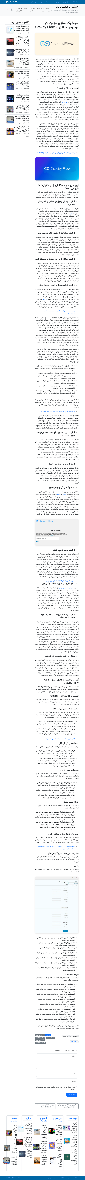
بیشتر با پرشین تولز (66, 7)
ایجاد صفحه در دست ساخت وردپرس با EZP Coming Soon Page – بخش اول (55, 847)
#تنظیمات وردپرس (40, 1043)
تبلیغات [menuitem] (61, 1178)
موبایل (64, 494)
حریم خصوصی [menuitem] (52, 1178)
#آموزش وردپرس (40, 1035)
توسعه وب (72, 1118)
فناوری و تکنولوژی (43, 1120)
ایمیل (71, 213)
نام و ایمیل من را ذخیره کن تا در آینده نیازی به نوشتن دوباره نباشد (55, 1088)
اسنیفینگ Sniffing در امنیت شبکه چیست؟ (21, 51)
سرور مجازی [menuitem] (34, 2)
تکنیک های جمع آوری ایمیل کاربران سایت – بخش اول (57, 411)
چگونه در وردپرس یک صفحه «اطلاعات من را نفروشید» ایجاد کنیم (74, 1157)
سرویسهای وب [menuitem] (40, 9)
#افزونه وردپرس (51, 1038)
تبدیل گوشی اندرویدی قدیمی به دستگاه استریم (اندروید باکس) (21, 129)
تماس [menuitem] (75, 1178)
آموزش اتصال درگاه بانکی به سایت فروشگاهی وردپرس (73, 1127)
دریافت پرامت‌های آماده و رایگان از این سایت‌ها (22, 108)
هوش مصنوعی (13, 1120)
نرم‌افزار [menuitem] (25, 8)
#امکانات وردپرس (40, 1038)
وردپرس (64, 102)
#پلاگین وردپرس (40, 1040)
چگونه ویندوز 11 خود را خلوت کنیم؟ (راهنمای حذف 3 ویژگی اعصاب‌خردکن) (22, 40)
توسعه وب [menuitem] (48, 9)
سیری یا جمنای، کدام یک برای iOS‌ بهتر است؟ (22, 73)
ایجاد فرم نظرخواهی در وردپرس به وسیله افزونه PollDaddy (55, 153)
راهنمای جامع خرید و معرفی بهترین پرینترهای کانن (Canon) (22, 61)
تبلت (59, 494)
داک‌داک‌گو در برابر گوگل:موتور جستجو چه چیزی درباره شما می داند (59, 1130)
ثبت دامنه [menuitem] (75, 2)
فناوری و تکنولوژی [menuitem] (19, 9)
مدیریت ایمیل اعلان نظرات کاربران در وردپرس (60, 581)
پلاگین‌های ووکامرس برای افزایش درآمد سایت (60, 739)
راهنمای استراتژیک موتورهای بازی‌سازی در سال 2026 (21, 97)
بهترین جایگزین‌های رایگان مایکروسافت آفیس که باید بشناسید (21, 28)
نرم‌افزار (29, 1118)
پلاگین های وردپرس (65, 588)
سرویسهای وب (57, 1120)
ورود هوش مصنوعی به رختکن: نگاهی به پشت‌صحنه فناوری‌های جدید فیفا (43, 1147)
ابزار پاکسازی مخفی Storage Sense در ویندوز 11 (22, 84)
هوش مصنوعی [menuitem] (32, 9)
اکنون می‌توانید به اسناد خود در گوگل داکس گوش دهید (59, 1160)
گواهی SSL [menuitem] (56, 2)
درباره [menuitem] (68, 1178)
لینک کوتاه (73, 1042)
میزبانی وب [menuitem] (66, 2)
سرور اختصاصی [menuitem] (45, 2)
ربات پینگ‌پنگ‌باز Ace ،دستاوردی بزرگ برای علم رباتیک (22, 118)
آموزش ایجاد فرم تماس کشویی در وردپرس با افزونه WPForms (58, 312)
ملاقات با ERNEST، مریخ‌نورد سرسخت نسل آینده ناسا (44, 1160)
